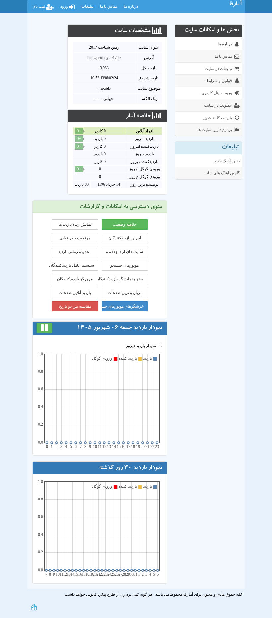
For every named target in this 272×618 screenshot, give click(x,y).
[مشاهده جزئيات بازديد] (34, 606)
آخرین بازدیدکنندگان (124, 238)
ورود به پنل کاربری (216, 93)
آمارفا (235, 4)
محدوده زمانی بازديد (74, 251)
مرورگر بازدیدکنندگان (75, 279)
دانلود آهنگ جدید (227, 161)
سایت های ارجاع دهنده (124, 251)
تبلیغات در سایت (218, 68)
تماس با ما (108, 6)
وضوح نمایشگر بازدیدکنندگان (123, 279)
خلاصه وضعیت (124, 224)
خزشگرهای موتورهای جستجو (123, 306)
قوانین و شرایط (219, 80)
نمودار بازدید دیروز (141, 345)
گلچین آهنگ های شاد (223, 173)
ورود (64, 6)
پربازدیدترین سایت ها (214, 129)
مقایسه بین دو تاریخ (75, 306)
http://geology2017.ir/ (104, 57)
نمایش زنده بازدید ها (74, 224)
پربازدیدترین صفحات (124, 292)
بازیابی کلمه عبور (218, 117)
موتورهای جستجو (124, 265)
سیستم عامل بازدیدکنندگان (73, 265)
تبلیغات (87, 6)
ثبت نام (39, 6)
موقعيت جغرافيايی (74, 238)
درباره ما (131, 6)
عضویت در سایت (218, 105)
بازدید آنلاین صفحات (75, 292)
